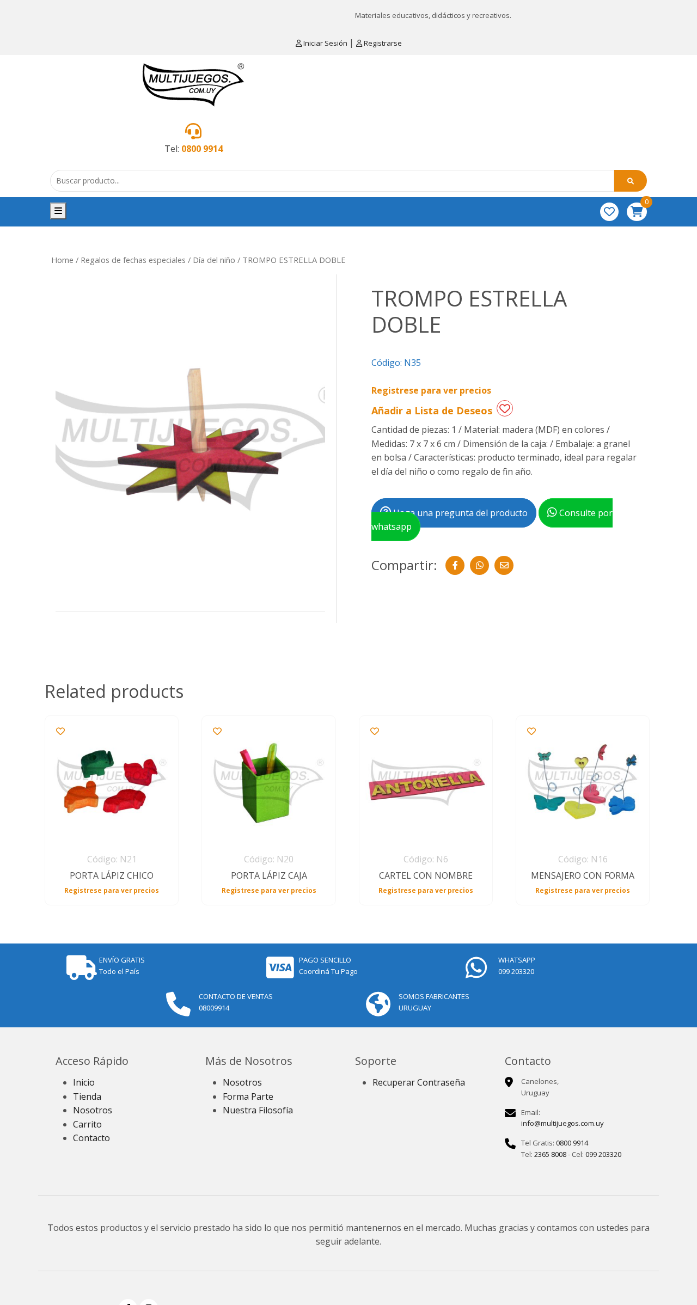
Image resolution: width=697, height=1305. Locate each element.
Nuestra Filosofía (258, 1110)
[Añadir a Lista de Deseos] (505, 408)
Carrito (87, 1124)
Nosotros (92, 1110)
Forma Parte (248, 1096)
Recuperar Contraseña (418, 1082)
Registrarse (382, 43)
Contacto (91, 1138)
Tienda (87, 1096)
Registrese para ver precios (431, 390)
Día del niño (214, 259)
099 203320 (603, 1154)
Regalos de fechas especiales (133, 259)
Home (62, 259)
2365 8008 (550, 1154)
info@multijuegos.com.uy (562, 1123)
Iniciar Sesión (325, 43)
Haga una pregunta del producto (459, 513)
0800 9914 (202, 149)
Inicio (84, 1082)
